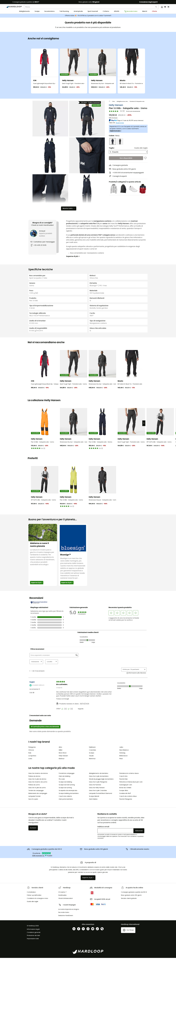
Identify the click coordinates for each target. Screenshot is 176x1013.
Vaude (91, 756)
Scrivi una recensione (133, 111)
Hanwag (122, 753)
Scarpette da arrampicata (68, 790)
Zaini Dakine (93, 799)
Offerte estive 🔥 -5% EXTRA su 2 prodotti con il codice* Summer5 (88, 15)
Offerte (154, 11)
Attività (116, 11)
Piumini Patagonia (125, 799)
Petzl (121, 758)
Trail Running (64, 11)
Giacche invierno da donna (38, 773)
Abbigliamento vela (122, 101)
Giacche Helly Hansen (97, 787)
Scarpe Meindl (94, 796)
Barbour (61, 758)
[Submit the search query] (156, 7)
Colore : (114, 135)
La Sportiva (32, 756)
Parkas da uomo (34, 785)
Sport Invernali (93, 11)
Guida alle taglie (141, 148)
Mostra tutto (68, 208)
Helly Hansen (116, 105)
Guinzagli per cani (125, 785)
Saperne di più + (115, 131)
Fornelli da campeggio (66, 773)
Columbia (92, 750)
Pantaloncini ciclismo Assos (129, 773)
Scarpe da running (65, 787)
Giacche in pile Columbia (98, 790)
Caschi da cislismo (65, 796)
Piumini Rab (123, 779)
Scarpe (37, 11)
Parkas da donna (34, 776)
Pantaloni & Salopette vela (137, 101)
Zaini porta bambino (66, 799)
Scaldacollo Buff (125, 793)
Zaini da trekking (64, 776)
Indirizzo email (103, 826)
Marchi (144, 11)
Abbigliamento (24, 11)
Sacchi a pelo (33, 799)
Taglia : (112, 148)
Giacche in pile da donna (37, 779)
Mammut (92, 758)
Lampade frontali (34, 796)
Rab (29, 753)
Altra (60, 747)
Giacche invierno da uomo (37, 782)
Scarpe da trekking (65, 782)
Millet (60, 750)
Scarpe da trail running (67, 785)
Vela (113, 101)
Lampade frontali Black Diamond (100, 793)
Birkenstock (123, 756)
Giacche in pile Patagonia (98, 782)
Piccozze (62, 779)
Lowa (30, 758)
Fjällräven (92, 747)
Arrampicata (78, 11)
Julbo (121, 747)
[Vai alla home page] (110, 101)
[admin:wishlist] (145, 158)
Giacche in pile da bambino (98, 776)
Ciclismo (106, 11)
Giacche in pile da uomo (37, 787)
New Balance (124, 750)
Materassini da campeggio (37, 793)
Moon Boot (62, 753)
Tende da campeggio (36, 790)
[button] (50, 118)
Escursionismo (49, 11)
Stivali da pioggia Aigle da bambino (101, 779)
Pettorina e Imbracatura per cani (130, 782)
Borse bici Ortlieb (125, 787)
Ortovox (31, 750)
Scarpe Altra (123, 790)
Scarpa (91, 753)
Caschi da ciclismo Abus (128, 796)
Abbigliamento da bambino (98, 773)
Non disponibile (126, 158)
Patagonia (32, 747)
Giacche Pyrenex (95, 785)
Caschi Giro (123, 776)
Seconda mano (131, 11)
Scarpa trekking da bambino (69, 793)
